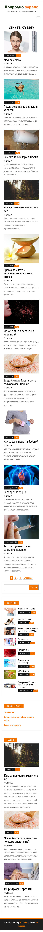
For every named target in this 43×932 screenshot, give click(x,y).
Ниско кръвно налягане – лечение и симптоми (28, 629)
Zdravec (9, 63)
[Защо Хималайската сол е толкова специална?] (21, 363)
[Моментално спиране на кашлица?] (21, 312)
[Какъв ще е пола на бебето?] (21, 422)
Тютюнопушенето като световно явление (17, 547)
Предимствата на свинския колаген (21, 108)
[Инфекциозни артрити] (21, 871)
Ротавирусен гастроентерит (24, 661)
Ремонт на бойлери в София (21, 157)
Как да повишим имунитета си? (21, 209)
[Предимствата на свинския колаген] (21, 89)
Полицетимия (24, 650)
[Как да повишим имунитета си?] (21, 190)
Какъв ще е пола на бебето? (21, 441)
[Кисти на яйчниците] (10, 611)
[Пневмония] (10, 642)
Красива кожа (12, 59)
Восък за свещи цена (12, 725)
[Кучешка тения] (10, 621)
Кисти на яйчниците (26, 608)
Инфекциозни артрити (18, 889)
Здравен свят (9, 712)
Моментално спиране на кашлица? (19, 332)
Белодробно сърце (15, 492)
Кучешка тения (24, 619)
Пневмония (23, 639)
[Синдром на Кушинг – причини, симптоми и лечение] (10, 684)
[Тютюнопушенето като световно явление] (21, 527)
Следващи (28, 578)
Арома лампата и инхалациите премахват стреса (18, 273)
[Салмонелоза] (10, 674)
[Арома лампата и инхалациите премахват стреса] (21, 248)
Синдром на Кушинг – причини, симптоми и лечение (27, 684)
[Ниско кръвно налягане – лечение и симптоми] (10, 631)
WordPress (24, 922)
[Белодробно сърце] (21, 475)
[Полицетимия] (10, 652)
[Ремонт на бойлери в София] (21, 140)
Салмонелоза (23, 671)
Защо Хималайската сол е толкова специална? (20, 382)
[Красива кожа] (21, 42)
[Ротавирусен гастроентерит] (10, 663)
